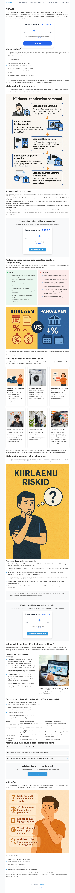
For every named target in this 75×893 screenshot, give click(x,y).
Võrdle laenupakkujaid (37, 249)
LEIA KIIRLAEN (37, 43)
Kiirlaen (9, 2)
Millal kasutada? (59, 2)
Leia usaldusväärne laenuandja (37, 633)
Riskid (67, 2)
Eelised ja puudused (48, 2)
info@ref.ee (40, 888)
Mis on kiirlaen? (23, 2)
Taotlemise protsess (35, 2)
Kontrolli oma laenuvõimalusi (37, 774)
